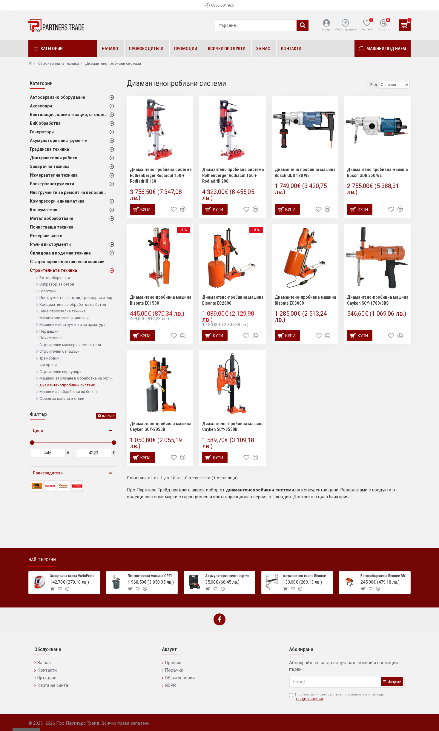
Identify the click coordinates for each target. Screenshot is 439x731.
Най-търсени (42, 559)
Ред (373, 85)
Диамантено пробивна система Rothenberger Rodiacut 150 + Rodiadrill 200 (233, 175)
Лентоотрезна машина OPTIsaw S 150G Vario (151, 575)
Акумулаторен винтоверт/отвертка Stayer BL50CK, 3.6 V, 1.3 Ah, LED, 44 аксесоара (229, 575)
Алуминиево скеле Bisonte (304, 575)
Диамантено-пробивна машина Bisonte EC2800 (233, 300)
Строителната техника (58, 63)
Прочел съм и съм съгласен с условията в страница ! (339, 697)
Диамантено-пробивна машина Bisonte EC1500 (160, 300)
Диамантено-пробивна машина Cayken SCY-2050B (160, 426)
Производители (48, 473)
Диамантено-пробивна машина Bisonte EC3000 (305, 300)
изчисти (108, 416)
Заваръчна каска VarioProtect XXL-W (74, 575)
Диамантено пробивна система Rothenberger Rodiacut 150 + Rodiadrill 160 (161, 175)
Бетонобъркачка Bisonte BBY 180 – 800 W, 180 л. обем (384, 575)
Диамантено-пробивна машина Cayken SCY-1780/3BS (378, 300)
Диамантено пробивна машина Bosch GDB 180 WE (305, 172)
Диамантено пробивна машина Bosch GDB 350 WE (377, 172)
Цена (38, 430)
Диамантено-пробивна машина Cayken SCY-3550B (233, 426)
